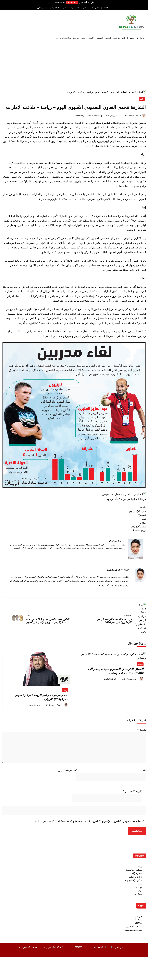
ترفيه (139, 890)
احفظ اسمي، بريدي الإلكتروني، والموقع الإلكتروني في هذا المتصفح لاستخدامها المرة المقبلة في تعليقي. (88, 821)
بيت (140, 866)
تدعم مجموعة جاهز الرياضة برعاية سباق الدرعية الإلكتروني (41, 697)
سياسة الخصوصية (57, 7)
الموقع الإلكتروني (67, 770)
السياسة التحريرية (79, 7)
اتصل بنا (95, 7)
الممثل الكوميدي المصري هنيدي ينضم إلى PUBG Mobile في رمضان (116, 671)
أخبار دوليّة (137, 873)
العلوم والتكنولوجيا (133, 880)
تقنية (139, 883)
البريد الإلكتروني (132, 791)
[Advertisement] (74, 65)
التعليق (141, 729)
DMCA (107, 7)
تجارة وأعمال (135, 876)
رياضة (141, 98)
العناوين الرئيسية (134, 869)
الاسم (142, 770)
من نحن (40, 7)
